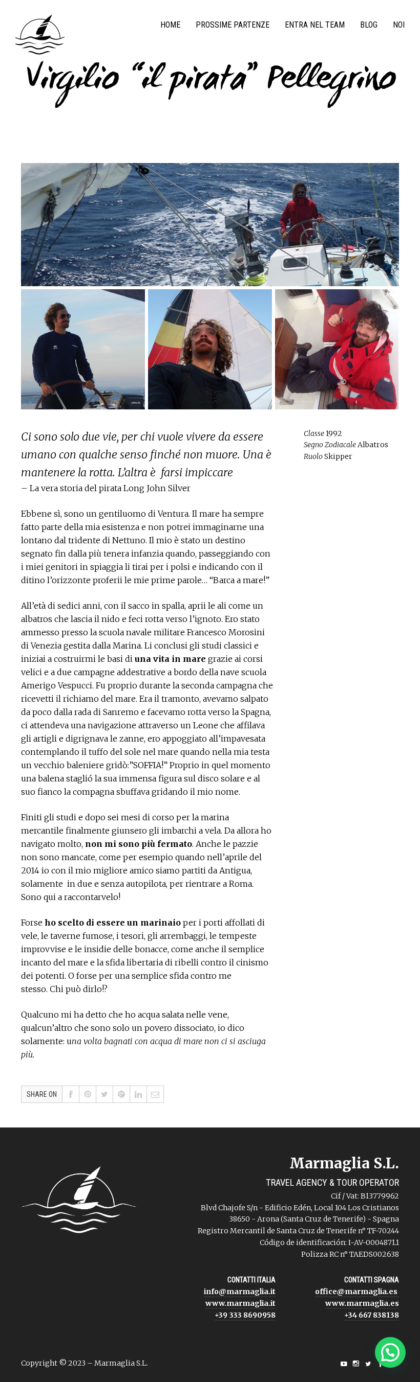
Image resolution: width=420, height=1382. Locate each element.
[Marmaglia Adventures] (40, 36)
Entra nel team (315, 25)
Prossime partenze (232, 25)
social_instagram (356, 1363)
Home (170, 25)
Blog (368, 25)
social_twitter (368, 1363)
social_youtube (344, 1363)
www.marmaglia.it (240, 1303)
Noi (399, 25)
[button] (390, 1352)
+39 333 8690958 (245, 1315)
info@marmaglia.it (240, 1291)
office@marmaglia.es (357, 1291)
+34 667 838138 (371, 1315)
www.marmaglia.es (362, 1303)
